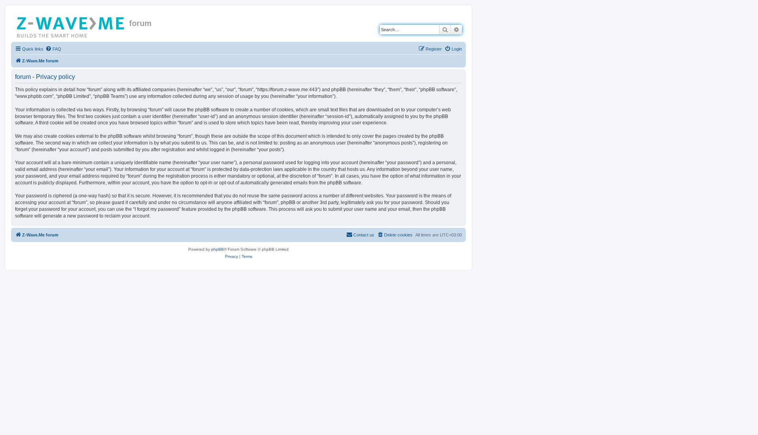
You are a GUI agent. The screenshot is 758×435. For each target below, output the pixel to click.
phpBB (217, 249)
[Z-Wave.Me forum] (71, 25)
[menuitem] (53, 49)
